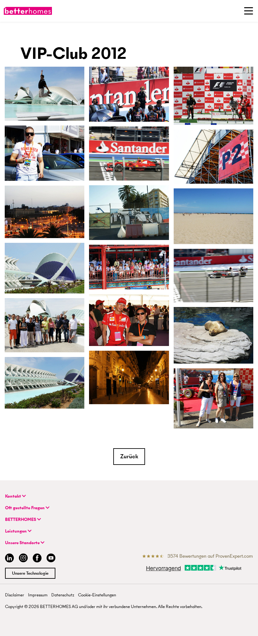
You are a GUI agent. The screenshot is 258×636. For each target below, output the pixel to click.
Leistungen (16, 531)
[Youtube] (51, 559)
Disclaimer (14, 595)
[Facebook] (37, 559)
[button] (129, 456)
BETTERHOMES (21, 519)
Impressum (38, 595)
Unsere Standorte (23, 543)
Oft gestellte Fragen (25, 508)
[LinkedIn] (8, 559)
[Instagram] (23, 559)
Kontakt (13, 496)
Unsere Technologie (30, 573)
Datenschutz (62, 595)
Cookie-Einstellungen (97, 595)
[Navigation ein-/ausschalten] (248, 10)
